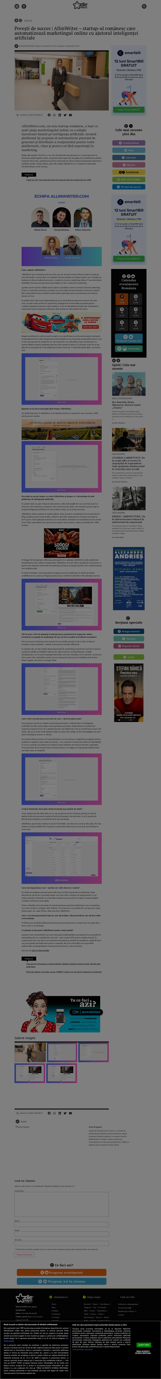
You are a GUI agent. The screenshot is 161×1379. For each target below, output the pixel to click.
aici (64, 1361)
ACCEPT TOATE (143, 1345)
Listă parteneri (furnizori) (82, 1349)
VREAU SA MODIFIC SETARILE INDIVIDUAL (143, 1352)
